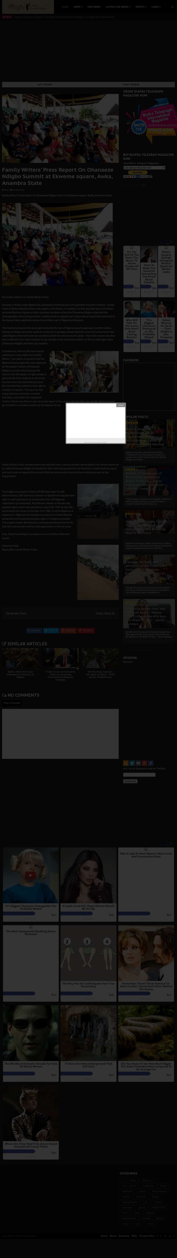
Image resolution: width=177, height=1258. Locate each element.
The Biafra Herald (99, 442)
